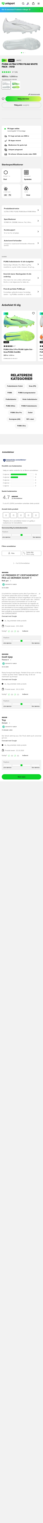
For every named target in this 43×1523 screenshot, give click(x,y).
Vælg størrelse (23, 99)
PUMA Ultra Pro (16, 412)
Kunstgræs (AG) (14, 419)
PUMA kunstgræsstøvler (27, 393)
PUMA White (10, 406)
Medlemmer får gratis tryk (17, 145)
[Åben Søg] (23, 3)
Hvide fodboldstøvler (29, 399)
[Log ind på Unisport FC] (28, 3)
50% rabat (30, 419)
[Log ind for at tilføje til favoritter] (3, 99)
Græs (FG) (32, 386)
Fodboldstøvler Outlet (15, 386)
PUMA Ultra (21, 426)
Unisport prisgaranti (15, 149)
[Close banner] (40, 9)
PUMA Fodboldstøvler (29, 406)
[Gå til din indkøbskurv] (33, 3)
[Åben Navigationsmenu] (38, 3)
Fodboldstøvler (11, 399)
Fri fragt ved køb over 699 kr (18, 136)
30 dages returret (14, 140)
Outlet (30, 412)
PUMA (9, 393)
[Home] (8, 3)
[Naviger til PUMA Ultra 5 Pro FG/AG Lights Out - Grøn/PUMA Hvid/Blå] (15, 85)
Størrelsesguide (35, 94)
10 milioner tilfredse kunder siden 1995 (22, 154)
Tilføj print (21, 105)
